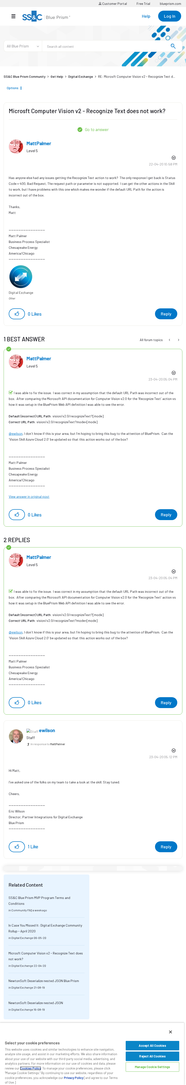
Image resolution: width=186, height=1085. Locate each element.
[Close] (170, 1032)
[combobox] (112, 46)
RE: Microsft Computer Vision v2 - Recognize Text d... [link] (136, 76)
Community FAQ (21, 910)
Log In (169, 16)
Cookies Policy (30, 1068)
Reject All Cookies (152, 1056)
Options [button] (12, 88)
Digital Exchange (80, 76)
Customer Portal (114, 3)
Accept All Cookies (152, 1045)
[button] (17, 313)
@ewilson (16, 433)
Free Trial (143, 3)
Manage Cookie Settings (152, 1067)
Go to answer (97, 129)
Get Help (57, 76)
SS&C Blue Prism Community (25, 76)
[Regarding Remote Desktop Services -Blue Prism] (170, 339)
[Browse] (16, 16)
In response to (48, 744)
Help (146, 16)
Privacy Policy (73, 1078)
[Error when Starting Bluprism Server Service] (178, 339)
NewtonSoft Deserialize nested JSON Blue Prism (43, 981)
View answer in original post (29, 496)
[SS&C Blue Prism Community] (46, 16)
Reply (166, 313)
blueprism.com (170, 3)
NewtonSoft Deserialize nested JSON (35, 1003)
